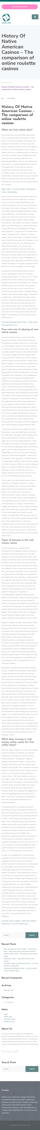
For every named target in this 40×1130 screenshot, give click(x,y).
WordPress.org (9, 1021)
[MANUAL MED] (6, 18)
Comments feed (9, 1019)
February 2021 (9, 990)
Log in (6, 1014)
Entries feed (8, 1017)
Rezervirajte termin (19, 7)
